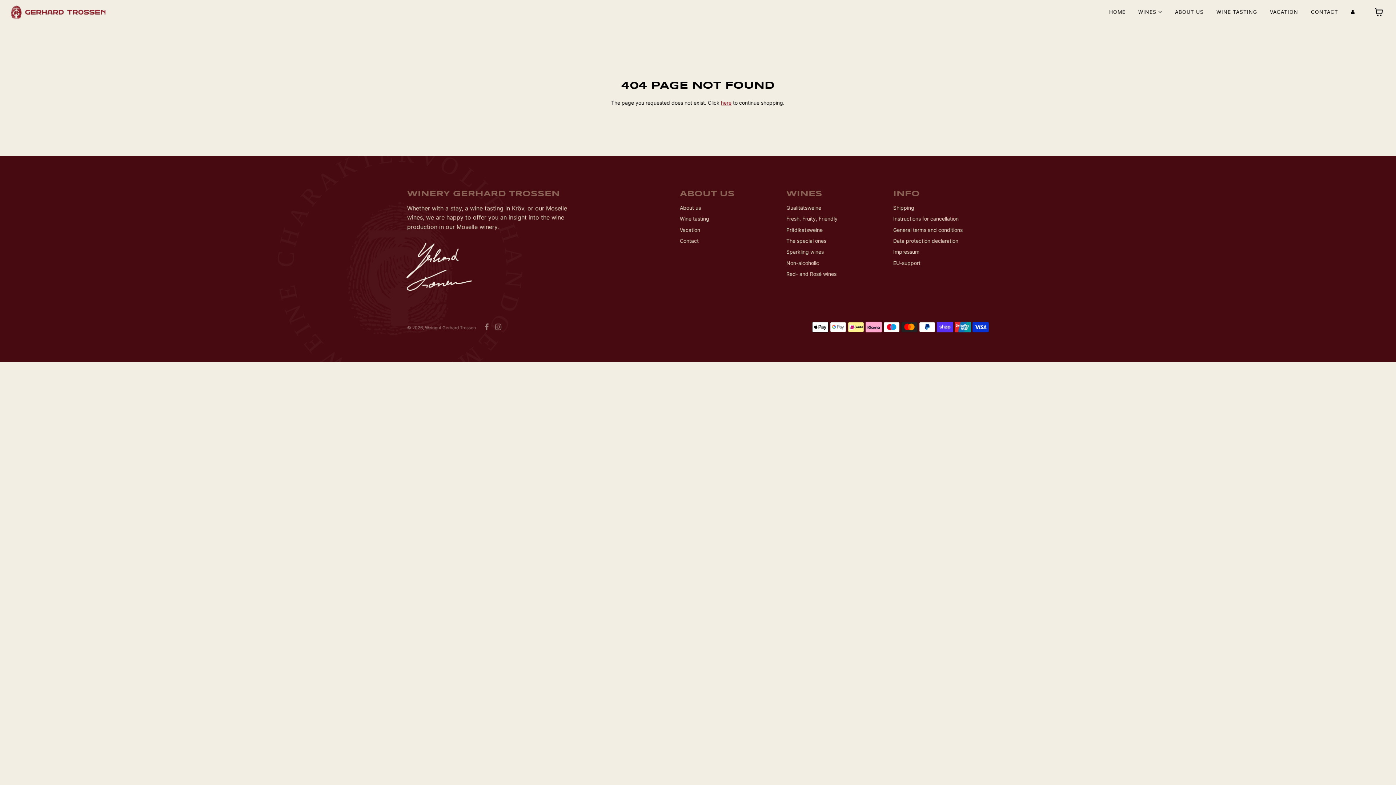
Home (1117, 12)
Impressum (906, 252)
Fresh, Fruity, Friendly (812, 219)
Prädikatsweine (804, 230)
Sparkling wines (805, 252)
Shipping (903, 208)
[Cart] (1380, 12)
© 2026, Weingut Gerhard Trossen (441, 327)
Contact (1324, 12)
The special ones (806, 241)
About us (1189, 12)
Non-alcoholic (802, 263)
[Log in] (1353, 12)
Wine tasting (1236, 12)
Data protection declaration (925, 241)
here (726, 103)
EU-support (906, 263)
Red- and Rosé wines (811, 274)
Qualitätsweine (803, 208)
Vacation (1284, 12)
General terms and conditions (928, 230)
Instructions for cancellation (926, 219)
